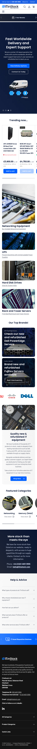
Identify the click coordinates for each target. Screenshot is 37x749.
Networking (9, 513)
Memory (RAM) (26, 513)
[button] (33, 7)
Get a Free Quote (18, 76)
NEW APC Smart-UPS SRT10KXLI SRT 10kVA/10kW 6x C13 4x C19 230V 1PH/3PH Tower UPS (26, 148)
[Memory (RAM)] (26, 503)
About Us (25, 2)
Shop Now (17, 479)
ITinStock (8, 743)
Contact (32, 2)
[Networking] (9, 503)
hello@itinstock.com (13, 699)
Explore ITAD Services (18, 82)
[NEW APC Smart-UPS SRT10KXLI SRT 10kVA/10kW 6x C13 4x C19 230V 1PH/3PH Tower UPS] (27, 133)
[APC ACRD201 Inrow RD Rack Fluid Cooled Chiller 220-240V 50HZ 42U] (10, 133)
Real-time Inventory (14, 350)
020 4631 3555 (16, 2)
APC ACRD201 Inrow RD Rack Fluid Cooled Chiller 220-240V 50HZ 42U (10, 147)
